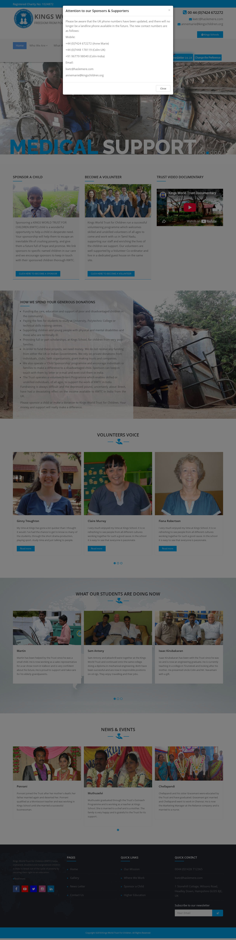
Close (163, 88)
